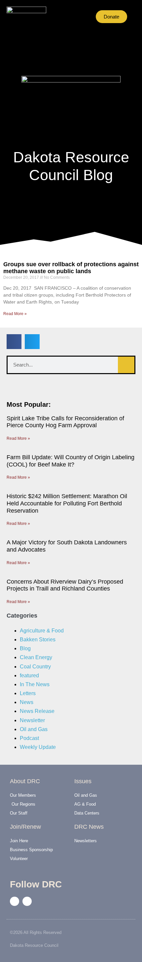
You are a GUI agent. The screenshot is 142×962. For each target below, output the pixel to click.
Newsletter (32, 720)
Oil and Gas (34, 729)
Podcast (29, 738)
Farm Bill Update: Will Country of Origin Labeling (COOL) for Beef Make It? (70, 461)
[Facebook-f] (14, 901)
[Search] (126, 365)
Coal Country (35, 666)
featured (29, 675)
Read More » (15, 313)
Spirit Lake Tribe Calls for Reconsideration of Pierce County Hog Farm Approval (65, 422)
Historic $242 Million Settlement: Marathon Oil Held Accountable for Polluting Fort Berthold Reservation (67, 503)
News (26, 702)
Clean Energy (36, 657)
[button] (62, 17)
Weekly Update (38, 747)
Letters (28, 693)
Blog (25, 648)
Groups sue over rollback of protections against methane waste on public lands (71, 268)
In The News (35, 684)
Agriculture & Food (42, 630)
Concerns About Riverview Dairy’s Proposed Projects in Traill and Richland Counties (65, 585)
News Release (37, 711)
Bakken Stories (37, 639)
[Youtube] (27, 901)
